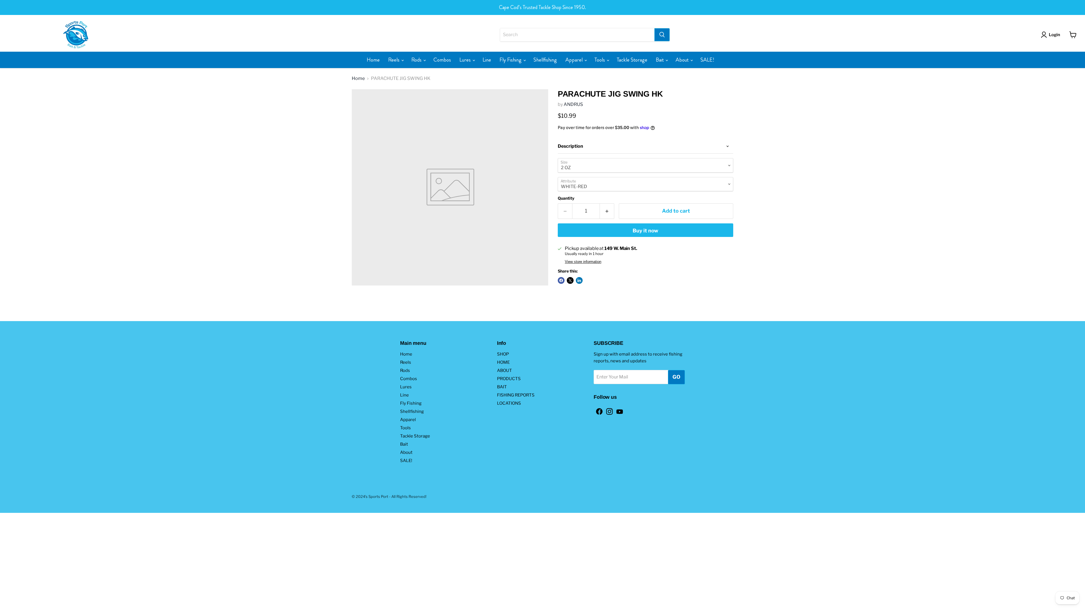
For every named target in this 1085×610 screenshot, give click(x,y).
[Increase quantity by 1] (607, 211)
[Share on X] (570, 280)
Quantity (566, 198)
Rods (417, 60)
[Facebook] (598, 410)
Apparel (574, 60)
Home (373, 60)
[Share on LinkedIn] (579, 280)
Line (487, 60)
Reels (394, 60)
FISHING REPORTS (516, 395)
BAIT (502, 386)
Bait (660, 60)
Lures (465, 60)
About (683, 60)
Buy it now (645, 231)
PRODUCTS (509, 378)
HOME (503, 362)
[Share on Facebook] (561, 280)
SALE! (707, 60)
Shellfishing (545, 60)
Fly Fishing (511, 60)
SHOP (503, 354)
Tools (600, 60)
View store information (583, 262)
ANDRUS (573, 104)
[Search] (662, 34)
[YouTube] (618, 410)
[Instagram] (608, 410)
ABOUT (504, 370)
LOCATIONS (509, 403)
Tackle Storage (632, 60)
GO (676, 377)
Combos (442, 60)
